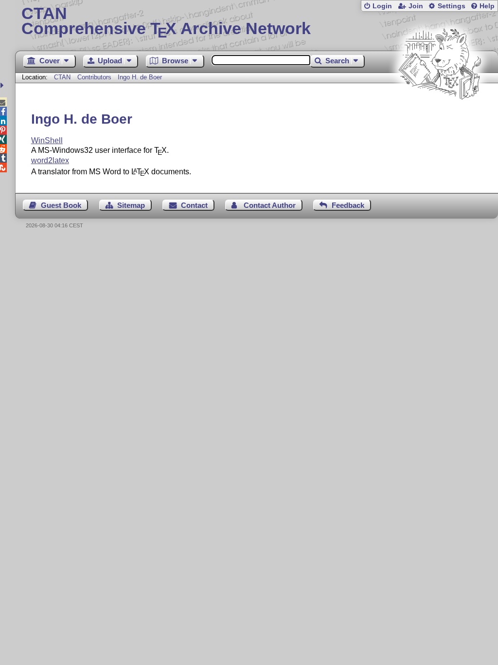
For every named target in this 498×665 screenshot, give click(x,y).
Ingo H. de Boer (140, 77)
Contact (194, 205)
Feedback (348, 205)
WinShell (47, 140)
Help (487, 6)
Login (382, 6)
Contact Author (270, 205)
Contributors (94, 77)
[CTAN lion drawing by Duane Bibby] (439, 118)
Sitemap (131, 205)
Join (416, 6)
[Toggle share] (3, 85)
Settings (451, 6)
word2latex (50, 160)
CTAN (62, 77)
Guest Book (61, 205)
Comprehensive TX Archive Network (166, 21)
